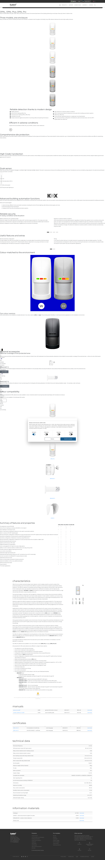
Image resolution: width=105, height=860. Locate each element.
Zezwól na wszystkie (68, 438)
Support (71, 4)
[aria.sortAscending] (19, 726)
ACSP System (34, 844)
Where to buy (77, 4)
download (90, 710)
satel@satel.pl (15, 841)
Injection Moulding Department (89, 845)
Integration (34, 841)
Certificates (55, 838)
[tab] (3, 400)
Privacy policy (63, 856)
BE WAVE (33, 848)
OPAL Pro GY (16, 727)
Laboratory (79, 844)
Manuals (54, 835)
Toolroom (79, 850)
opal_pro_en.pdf (16, 710)
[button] (94, 1)
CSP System (34, 843)
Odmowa (52, 438)
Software (54, 837)
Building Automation (36, 838)
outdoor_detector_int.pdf (18, 712)
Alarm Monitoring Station (37, 846)
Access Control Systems (36, 840)
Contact (91, 4)
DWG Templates (56, 841)
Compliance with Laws (84, 856)
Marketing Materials (57, 844)
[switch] (46, 434)
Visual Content (56, 843)
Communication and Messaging (38, 837)
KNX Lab (89, 850)
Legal (77, 856)
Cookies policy (71, 856)
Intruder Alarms (35, 835)
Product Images (56, 840)
